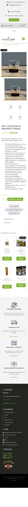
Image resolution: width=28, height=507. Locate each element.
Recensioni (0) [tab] (14, 213)
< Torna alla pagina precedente (11, 44)
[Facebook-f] (9, 485)
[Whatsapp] (19, 485)
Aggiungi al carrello (15, 199)
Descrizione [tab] (14, 206)
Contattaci (6, 399)
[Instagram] (12, 485)
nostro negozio (12, 403)
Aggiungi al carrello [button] (7, 258)
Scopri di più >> (14, 336)
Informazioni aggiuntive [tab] (14, 210)
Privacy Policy (20, 478)
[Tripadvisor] (15, 485)
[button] (23, 39)
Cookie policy (14, 480)
